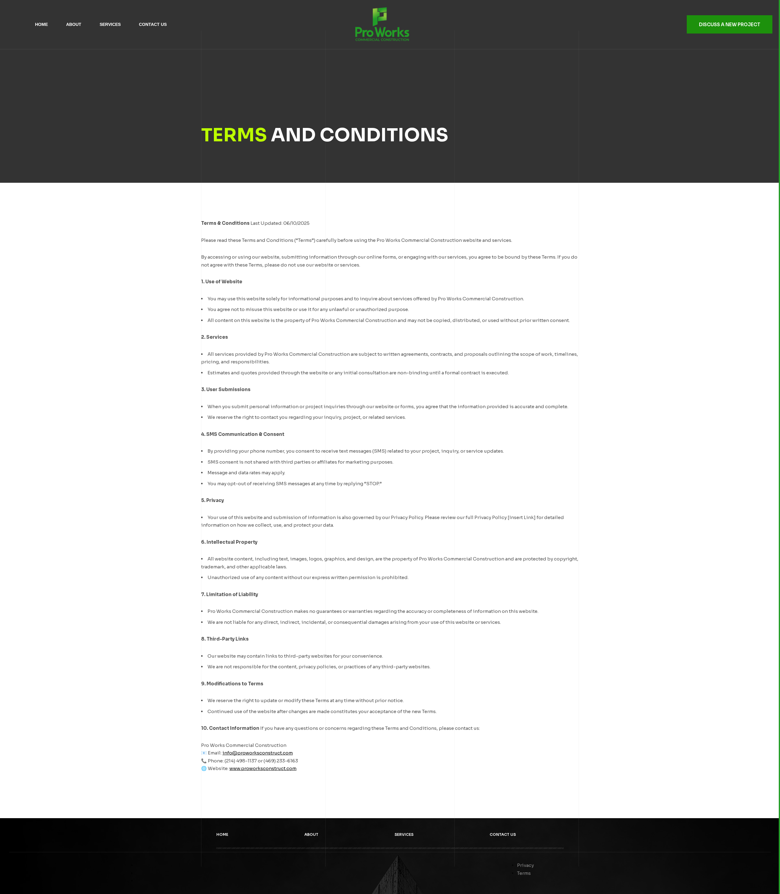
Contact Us (153, 24)
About (73, 24)
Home (41, 24)
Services (110, 24)
